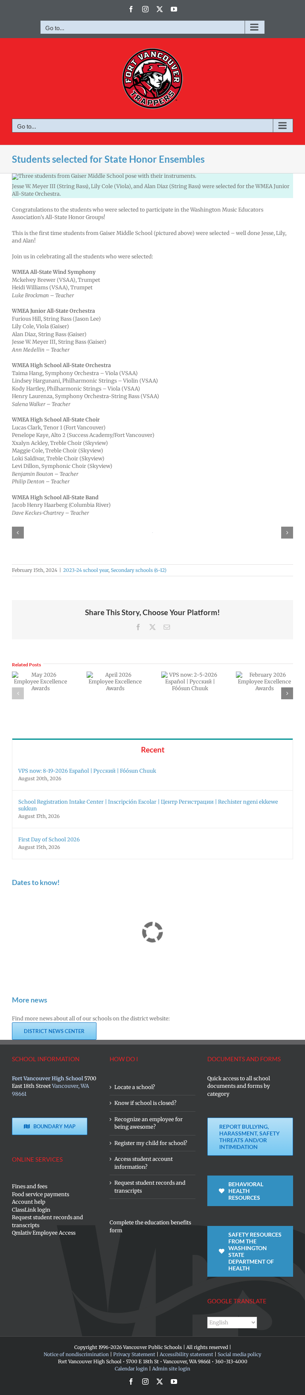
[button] (18, 533)
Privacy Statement (134, 1354)
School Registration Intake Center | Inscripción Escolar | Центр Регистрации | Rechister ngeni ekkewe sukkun (148, 805)
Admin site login (171, 1369)
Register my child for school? (150, 1143)
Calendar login (131, 1369)
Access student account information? (143, 1163)
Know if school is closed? (145, 1103)
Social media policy (239, 1354)
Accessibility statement (186, 1354)
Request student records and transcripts (47, 1221)
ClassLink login (31, 1209)
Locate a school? (134, 1087)
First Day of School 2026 (49, 839)
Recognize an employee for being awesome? (148, 1123)
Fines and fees (29, 1186)
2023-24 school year (85, 570)
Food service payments (40, 1194)
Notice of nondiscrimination (76, 1354)
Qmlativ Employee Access (43, 1233)
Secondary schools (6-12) (138, 570)
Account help (28, 1202)
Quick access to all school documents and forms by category (238, 1086)
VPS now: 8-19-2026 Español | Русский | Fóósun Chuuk (87, 771)
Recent (152, 749)
